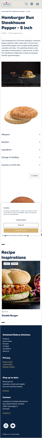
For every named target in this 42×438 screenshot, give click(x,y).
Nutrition (5, 142)
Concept (6, 346)
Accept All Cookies (21, 230)
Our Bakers (7, 349)
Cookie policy (8, 364)
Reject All (21, 225)
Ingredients (6, 150)
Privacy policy (8, 362)
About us (6, 351)
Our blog (6, 391)
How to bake (7, 341)
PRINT (36, 176)
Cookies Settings (21, 219)
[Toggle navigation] (37, 4)
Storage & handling (10, 157)
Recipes (6, 344)
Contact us (6, 413)
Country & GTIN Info (10, 165)
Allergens (5, 134)
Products (6, 339)
